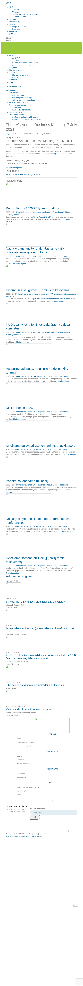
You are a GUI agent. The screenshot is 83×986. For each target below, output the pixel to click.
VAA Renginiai (18, 107)
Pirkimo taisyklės (36, 836)
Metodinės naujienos (41, 212)
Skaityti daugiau (19, 264)
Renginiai (19, 756)
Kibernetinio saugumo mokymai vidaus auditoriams (35, 685)
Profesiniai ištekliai (16, 115)
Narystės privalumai (20, 27)
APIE (11, 7)
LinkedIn (23, 174)
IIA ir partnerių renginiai (21, 110)
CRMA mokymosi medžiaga (23, 100)
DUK (11, 34)
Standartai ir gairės (16, 22)
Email (38, 174)
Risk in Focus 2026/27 (42, 217)
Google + (31, 174)
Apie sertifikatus (18, 95)
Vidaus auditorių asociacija (57, 256)
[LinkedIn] (52, 801)
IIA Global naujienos (14, 168)
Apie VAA (16, 10)
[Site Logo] (8, 3)
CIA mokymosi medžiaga (22, 98)
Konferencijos (20, 759)
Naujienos (13, 19)
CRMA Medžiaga (21, 777)
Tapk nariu (10, 40)
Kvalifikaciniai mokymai (18, 103)
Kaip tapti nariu (18, 29)
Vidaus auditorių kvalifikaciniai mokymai (28, 709)
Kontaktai (13, 31)
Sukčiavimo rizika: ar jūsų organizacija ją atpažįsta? (35, 601)
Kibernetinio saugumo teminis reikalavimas (52, 299)
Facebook (10, 174)
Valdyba (15, 12)
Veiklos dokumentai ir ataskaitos (25, 14)
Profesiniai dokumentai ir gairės (25, 117)
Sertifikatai (13, 93)
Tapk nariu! (12, 90)
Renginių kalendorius (17, 105)
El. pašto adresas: (38, 808)
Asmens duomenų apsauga (23, 17)
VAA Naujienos (57, 212)
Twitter (17, 174)
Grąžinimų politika (24, 836)
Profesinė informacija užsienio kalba (26, 120)
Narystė (12, 24)
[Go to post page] (28, 195)
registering (57, 154)
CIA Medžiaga (21, 773)
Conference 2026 (16, 112)
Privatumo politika (16, 86)
